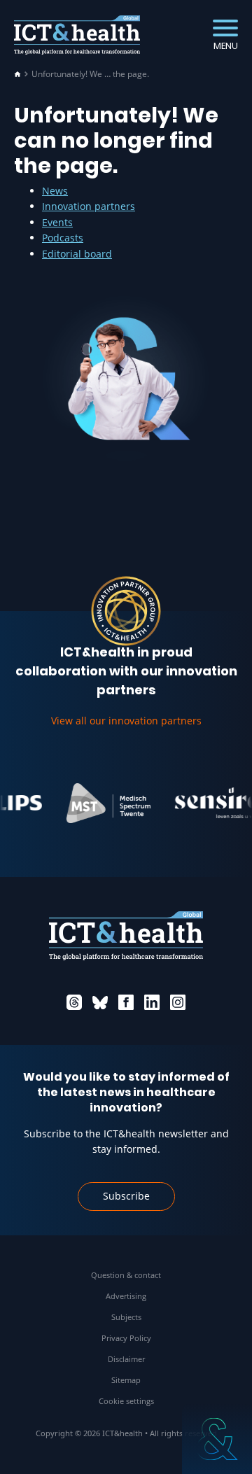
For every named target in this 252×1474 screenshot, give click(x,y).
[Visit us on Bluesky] (100, 1002)
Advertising (126, 1296)
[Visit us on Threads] (74, 1002)
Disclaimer (126, 1359)
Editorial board (77, 253)
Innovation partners (88, 206)
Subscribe (126, 1195)
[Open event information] (217, 1439)
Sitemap (126, 1380)
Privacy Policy (126, 1338)
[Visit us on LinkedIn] (152, 1002)
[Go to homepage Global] (77, 35)
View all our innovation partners (126, 720)
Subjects (126, 1317)
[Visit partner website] (101, 803)
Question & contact (126, 1275)
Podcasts (62, 237)
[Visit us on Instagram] (178, 1002)
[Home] (17, 74)
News (55, 190)
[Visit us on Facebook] (126, 1002)
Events (57, 222)
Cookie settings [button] (126, 1401)
